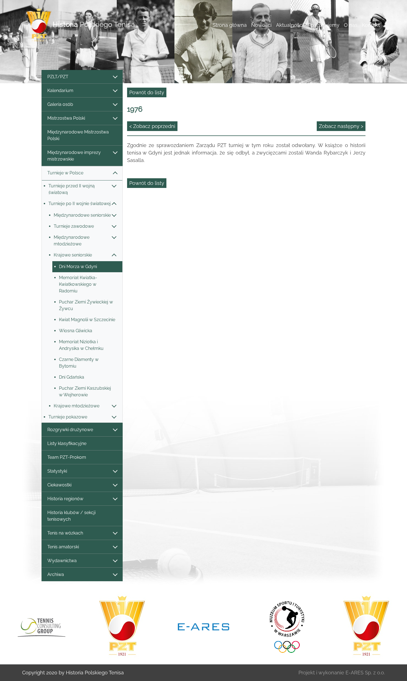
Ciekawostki (59, 485)
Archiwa (55, 574)
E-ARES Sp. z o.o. (365, 672)
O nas (350, 25)
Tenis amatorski (63, 546)
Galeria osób (60, 104)
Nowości (261, 25)
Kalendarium (60, 90)
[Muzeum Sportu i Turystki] (285, 626)
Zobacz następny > (341, 126)
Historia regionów (65, 498)
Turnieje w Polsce (65, 173)
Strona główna (230, 25)
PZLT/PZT (57, 76)
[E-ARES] (203, 626)
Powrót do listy (146, 92)
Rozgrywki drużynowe (70, 429)
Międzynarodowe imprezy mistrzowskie (74, 156)
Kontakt (371, 25)
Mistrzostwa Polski (66, 118)
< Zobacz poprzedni (152, 126)
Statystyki (57, 471)
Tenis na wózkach (65, 533)
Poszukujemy (323, 25)
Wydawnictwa (62, 560)
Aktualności (289, 25)
